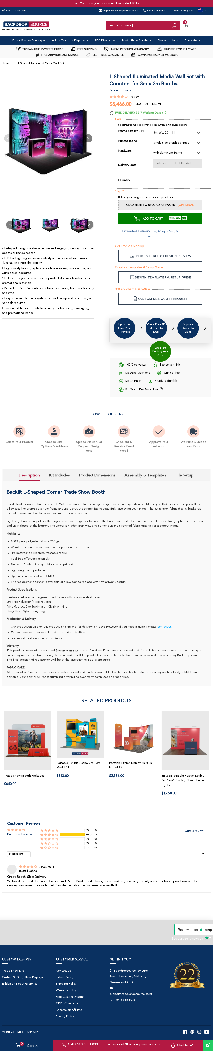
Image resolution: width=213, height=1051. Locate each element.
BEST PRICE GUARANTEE (108, 55)
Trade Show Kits (13, 970)
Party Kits (191, 40)
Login (176, 11)
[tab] (29, 475)
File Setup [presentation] (184, 475)
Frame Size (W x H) (131, 131)
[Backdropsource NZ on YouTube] (206, 1031)
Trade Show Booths (135, 40)
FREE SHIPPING (87, 49)
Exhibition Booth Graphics (19, 983)
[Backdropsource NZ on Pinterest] (192, 1031)
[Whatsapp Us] (208, 1045)
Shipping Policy (66, 983)
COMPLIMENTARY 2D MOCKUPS (157, 55)
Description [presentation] (29, 475)
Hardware (125, 151)
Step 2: (119, 191)
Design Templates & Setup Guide (163, 277)
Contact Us (63, 970)
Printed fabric (127, 141)
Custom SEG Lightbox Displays (22, 977)
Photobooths (167, 40)
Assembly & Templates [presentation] (145, 475)
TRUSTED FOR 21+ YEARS (179, 49)
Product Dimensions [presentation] (97, 475)
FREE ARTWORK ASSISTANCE (59, 55)
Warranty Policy (66, 990)
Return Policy (64, 977)
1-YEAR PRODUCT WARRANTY (129, 49)
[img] (28, 866)
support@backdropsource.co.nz (120, 11)
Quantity (124, 180)
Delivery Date (127, 165)
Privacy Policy (65, 1016)
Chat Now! (185, 1045)
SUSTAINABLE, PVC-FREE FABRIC (42, 49)
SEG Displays (104, 40)
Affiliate (6, 11)
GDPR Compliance (68, 1003)
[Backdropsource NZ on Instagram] (199, 1031)
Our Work (20, 11)
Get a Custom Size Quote (132, 288)
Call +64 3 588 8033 (83, 1044)
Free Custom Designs (70, 996)
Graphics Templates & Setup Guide (139, 267)
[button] (119, 96)
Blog (20, 1031)
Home (6, 63)
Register (188, 11)
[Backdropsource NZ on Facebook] (185, 1031)
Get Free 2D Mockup (129, 246)
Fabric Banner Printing (27, 40)
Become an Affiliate (69, 1009)
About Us (8, 1031)
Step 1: (119, 118)
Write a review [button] (194, 831)
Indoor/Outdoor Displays (69, 40)
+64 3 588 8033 (155, 11)
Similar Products (120, 90)
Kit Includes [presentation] (59, 475)
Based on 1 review (19, 834)
